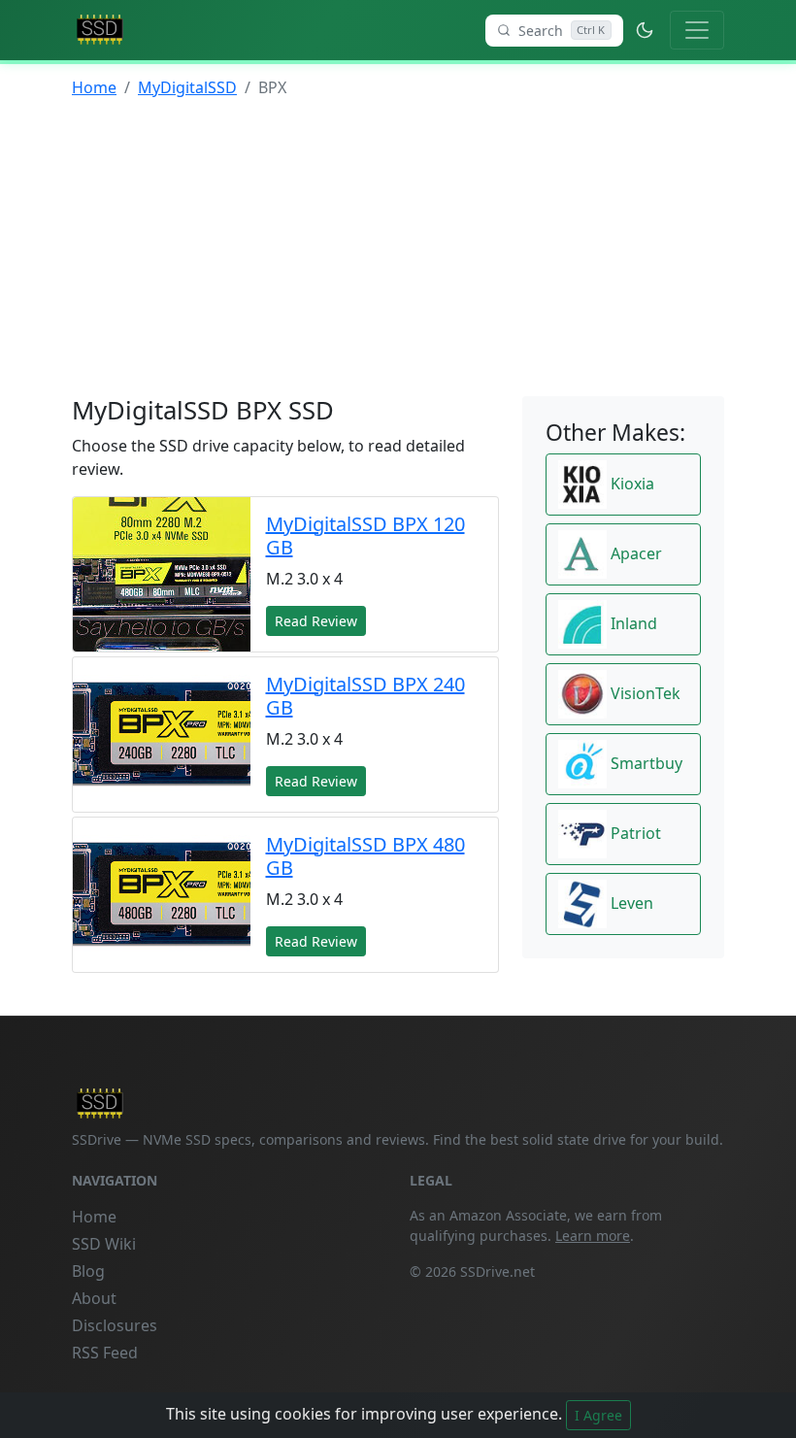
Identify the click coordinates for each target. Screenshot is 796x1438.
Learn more (592, 1235)
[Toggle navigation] (697, 30)
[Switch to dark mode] (644, 30)
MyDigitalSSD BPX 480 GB (365, 856)
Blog (88, 1271)
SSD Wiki (104, 1243)
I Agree (598, 1415)
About (94, 1298)
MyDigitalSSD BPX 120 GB (365, 535)
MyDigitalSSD (187, 87)
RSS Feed (105, 1352)
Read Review (316, 621)
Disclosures (114, 1325)
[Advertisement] (398, 250)
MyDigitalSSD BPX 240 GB (365, 695)
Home (94, 87)
